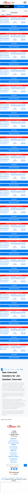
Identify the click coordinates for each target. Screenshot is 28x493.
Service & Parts (13, 456)
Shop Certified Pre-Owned (13, 443)
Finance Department (13, 447)
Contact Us (4, 478)
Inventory (13, 438)
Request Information (14, 29)
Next (21, 369)
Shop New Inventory (13, 440)
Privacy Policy (13, 455)
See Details (14, 26)
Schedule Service (13, 462)
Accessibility (12, 478)
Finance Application (13, 446)
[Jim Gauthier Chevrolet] (8, 2)
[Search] (25, 465)
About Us (13, 450)
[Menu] (25, 3)
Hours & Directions (13, 453)
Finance (13, 444)
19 (18, 369)
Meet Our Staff (13, 452)
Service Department (13, 458)
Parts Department (13, 459)
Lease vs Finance (13, 449)
